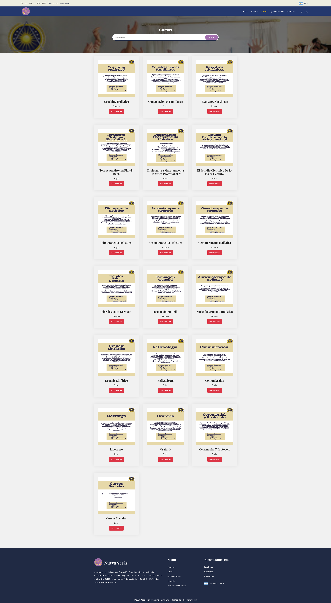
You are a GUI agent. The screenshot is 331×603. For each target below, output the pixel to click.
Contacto (291, 11)
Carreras (254, 11)
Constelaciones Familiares (165, 101)
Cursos (264, 11)
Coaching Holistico (116, 101)
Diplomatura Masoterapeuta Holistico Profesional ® (165, 172)
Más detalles (116, 111)
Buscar (212, 37)
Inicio (245, 11)
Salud (165, 178)
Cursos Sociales (116, 518)
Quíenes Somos (174, 576)
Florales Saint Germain (116, 312)
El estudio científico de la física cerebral (214, 172)
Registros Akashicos (215, 101)
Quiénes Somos (277, 11)
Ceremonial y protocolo (214, 449)
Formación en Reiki (165, 312)
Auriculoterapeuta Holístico (215, 312)
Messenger (209, 576)
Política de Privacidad (176, 585)
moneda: (215, 583)
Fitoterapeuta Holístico (116, 243)
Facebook (208, 567)
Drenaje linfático (116, 380)
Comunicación (214, 380)
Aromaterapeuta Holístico (165, 243)
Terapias (116, 106)
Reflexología (165, 380)
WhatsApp (208, 571)
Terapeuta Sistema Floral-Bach (116, 172)
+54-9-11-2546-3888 (37, 3)
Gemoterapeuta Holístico (214, 243)
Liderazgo (116, 449)
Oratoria (165, 449)
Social (165, 106)
